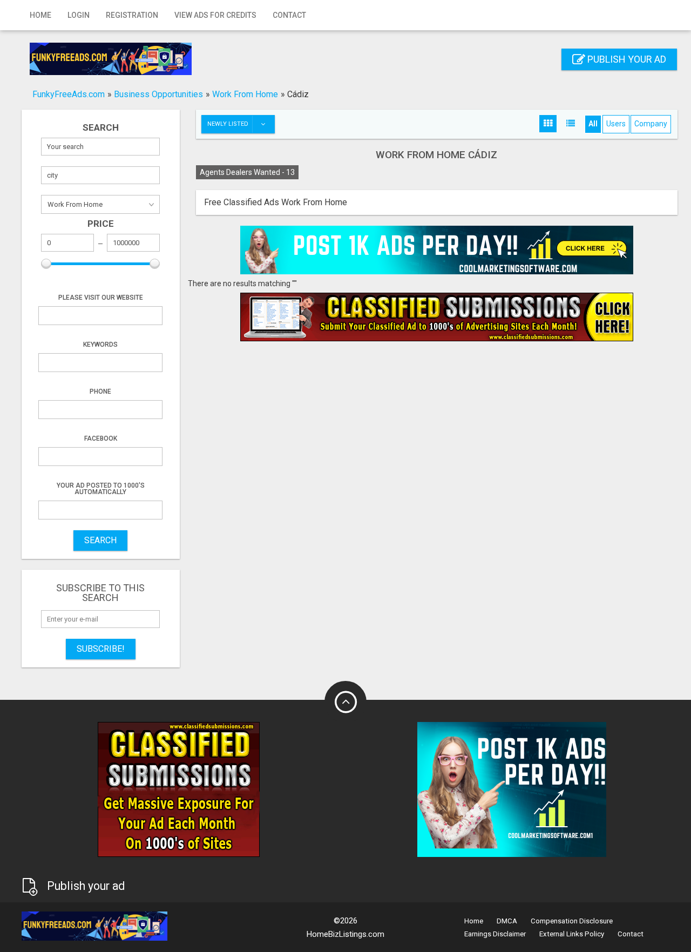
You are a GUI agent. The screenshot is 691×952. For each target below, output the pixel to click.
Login (78, 15)
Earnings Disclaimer (495, 934)
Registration (132, 15)
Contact (289, 15)
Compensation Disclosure (572, 921)
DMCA (507, 921)
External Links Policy (571, 934)
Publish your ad (625, 59)
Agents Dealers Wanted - (247, 172)
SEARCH (100, 540)
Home (40, 15)
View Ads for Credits (215, 15)
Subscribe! (101, 649)
